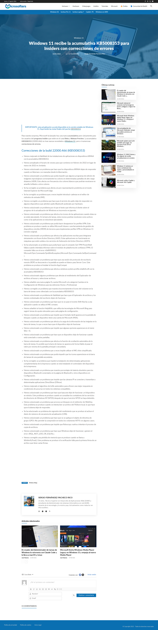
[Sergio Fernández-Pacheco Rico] (30, 504)
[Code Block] (51, 589)
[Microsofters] (20, 6)
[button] (151, 6)
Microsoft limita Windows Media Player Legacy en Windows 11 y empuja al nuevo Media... (125, 118)
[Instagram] (147, 1)
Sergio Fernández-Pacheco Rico (94, 54)
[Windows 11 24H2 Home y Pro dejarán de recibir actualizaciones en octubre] (108, 157)
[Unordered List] (45, 589)
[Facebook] (145, 1)
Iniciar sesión (91, 574)
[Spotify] (42, 511)
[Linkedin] (71, 86)
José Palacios (25, 557)
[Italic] (33, 589)
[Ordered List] (42, 589)
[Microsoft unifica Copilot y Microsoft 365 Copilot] (108, 182)
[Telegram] (76, 86)
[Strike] (39, 589)
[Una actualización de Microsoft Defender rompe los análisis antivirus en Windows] (108, 132)
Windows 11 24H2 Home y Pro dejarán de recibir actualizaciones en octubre (126, 156)
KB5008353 (76, 129)
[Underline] (36, 589)
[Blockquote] (48, 589)
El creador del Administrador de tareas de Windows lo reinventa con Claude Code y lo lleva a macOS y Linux (39, 552)
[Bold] (30, 589)
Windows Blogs (33, 482)
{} (57, 589)
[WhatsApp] (66, 86)
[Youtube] (152, 1)
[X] (150, 1)
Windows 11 (79, 38)
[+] (61, 589)
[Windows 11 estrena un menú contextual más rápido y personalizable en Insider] (108, 170)
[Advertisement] (59, 107)
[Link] (54, 589)
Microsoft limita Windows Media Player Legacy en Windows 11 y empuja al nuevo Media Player (78, 552)
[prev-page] (23, 561)
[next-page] (26, 561)
